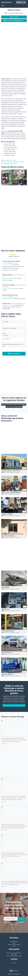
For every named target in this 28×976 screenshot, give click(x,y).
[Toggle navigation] (2, 5)
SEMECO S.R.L (5, 609)
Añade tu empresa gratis (14, 944)
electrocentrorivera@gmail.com (15, 20)
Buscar (22, 919)
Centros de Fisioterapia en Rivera (14, 406)
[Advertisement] (14, 38)
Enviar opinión (15, 354)
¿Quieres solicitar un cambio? (8, 160)
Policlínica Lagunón (7, 674)
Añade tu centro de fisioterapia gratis (14, 705)
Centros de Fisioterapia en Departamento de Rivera (14, 404)
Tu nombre (5, 321)
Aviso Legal (14, 954)
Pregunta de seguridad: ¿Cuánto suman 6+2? (12, 345)
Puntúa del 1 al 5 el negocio (9, 328)
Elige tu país (15, 970)
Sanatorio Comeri (7, 652)
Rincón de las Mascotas (8, 536)
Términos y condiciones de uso (14, 953)
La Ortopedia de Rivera (8, 631)
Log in (14, 943)
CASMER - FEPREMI (7, 514)
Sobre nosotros (14, 941)
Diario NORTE (5, 587)
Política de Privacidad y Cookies (14, 956)
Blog (14, 946)
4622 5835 (14, 17)
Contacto (14, 962)
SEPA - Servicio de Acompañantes (11, 492)
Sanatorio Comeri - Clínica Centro (11, 471)
